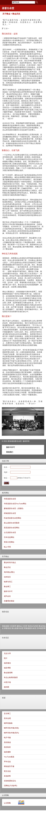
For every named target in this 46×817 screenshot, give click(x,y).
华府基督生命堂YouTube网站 (15, 504)
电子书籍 (7, 738)
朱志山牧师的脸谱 (11, 677)
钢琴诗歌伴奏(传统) (11, 728)
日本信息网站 (9, 537)
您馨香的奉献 (9, 601)
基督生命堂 (8, 8)
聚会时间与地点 (10, 562)
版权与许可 (10, 447)
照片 (5, 658)
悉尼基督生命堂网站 (11, 528)
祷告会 (19, 626)
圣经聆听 (7, 747)
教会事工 (7, 586)
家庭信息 (7, 628)
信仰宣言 (7, 577)
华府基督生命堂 (10, 499)
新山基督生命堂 (18, 628)
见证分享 (7, 653)
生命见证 (5, 638)
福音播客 (7, 752)
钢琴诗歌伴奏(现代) (11, 733)
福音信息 (5, 612)
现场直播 (5, 626)
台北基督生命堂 (10, 532)
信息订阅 (5, 461)
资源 (3, 698)
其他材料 (7, 776)
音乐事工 (7, 714)
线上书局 (7, 547)
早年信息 (7, 762)
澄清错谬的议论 (10, 781)
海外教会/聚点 (9, 572)
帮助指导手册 (9, 766)
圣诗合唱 (7, 718)
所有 (28, 441)
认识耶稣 (5, 795)
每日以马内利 (33, 626)
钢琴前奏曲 (8, 723)
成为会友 (7, 596)
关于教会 (5, 556)
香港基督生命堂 (30, 628)
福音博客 (7, 668)
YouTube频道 (9, 757)
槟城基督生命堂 (10, 513)
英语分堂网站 (9, 542)
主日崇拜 (12, 626)
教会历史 (7, 567)
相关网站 (5, 493)
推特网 (6, 687)
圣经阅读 (7, 742)
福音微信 (7, 663)
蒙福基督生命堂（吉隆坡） (14, 508)
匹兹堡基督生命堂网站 (12, 518)
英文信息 (7, 771)
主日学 (24, 626)
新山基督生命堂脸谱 (11, 523)
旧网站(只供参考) (10, 786)
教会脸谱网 (8, 673)
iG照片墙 (7, 682)
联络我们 (9, 452)
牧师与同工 (8, 582)
